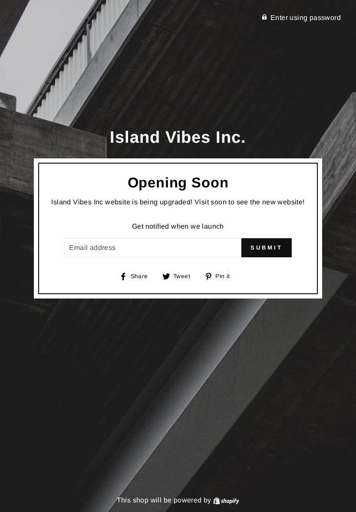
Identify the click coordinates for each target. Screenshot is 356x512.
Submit (266, 247)
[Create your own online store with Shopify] (226, 500)
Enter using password (305, 17)
